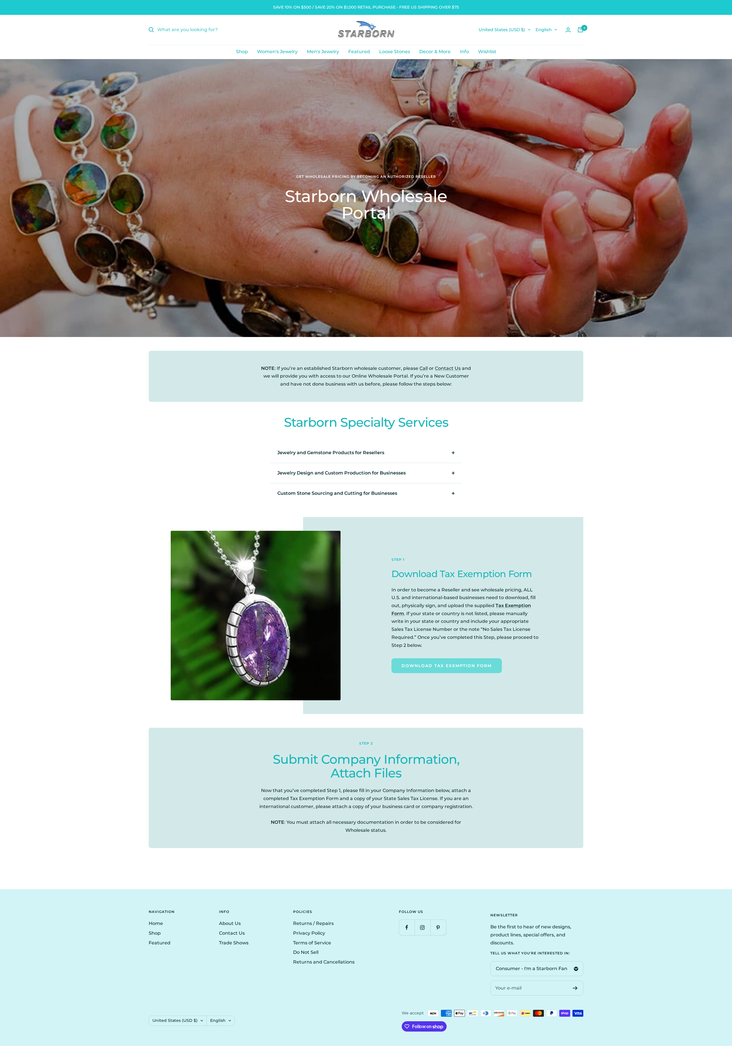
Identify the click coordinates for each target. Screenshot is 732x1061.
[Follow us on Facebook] (407, 927)
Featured (359, 51)
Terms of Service (312, 943)
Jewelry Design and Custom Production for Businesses (341, 473)
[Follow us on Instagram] (422, 927)
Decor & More (435, 51)
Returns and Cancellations (324, 962)
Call (423, 368)
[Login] (568, 29)
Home (156, 923)
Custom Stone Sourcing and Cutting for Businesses (337, 493)
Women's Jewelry (277, 51)
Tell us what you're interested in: (530, 953)
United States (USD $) (502, 29)
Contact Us (448, 368)
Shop (242, 51)
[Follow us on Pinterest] (438, 927)
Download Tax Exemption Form (446, 665)
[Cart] (580, 29)
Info (464, 51)
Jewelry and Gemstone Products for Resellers (330, 452)
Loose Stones (394, 51)
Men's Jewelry (323, 51)
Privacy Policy (309, 933)
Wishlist (487, 51)
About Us (230, 923)
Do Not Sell (306, 952)
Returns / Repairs (313, 923)
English (544, 29)
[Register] (575, 988)
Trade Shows (233, 943)
